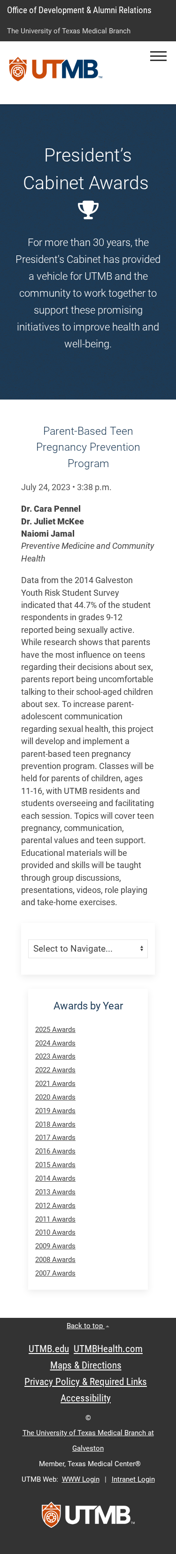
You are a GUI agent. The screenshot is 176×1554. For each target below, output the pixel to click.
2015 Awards (55, 1165)
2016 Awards (55, 1151)
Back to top (86, 1326)
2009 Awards (55, 1246)
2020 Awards (55, 1097)
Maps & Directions (86, 1365)
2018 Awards (55, 1124)
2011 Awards (55, 1219)
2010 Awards (55, 1232)
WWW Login (80, 1479)
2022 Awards (55, 1070)
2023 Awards (55, 1056)
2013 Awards (55, 1192)
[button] (158, 56)
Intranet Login (133, 1479)
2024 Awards (55, 1043)
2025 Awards (55, 1029)
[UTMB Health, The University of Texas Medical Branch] (88, 1517)
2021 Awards (55, 1083)
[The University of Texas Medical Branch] (56, 72)
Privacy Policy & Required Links (85, 1381)
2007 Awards (55, 1273)
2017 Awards (55, 1137)
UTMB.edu (49, 1348)
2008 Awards (55, 1259)
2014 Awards (55, 1178)
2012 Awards (55, 1205)
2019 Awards (55, 1111)
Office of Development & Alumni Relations (79, 10)
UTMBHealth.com (108, 1348)
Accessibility (86, 1398)
